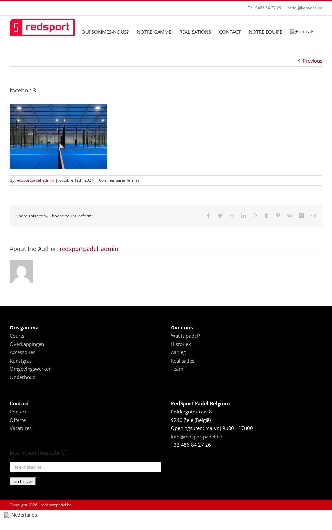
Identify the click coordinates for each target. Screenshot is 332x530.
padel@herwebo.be (304, 8)
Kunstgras (21, 360)
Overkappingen (27, 344)
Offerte (18, 420)
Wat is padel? (185, 335)
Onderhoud (23, 377)
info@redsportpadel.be (196, 436)
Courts (17, 335)
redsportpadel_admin (34, 180)
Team (177, 368)
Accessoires (22, 352)
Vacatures (20, 428)
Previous (312, 60)
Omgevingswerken (31, 368)
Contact (18, 411)
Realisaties (182, 360)
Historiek (181, 344)
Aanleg (178, 352)
